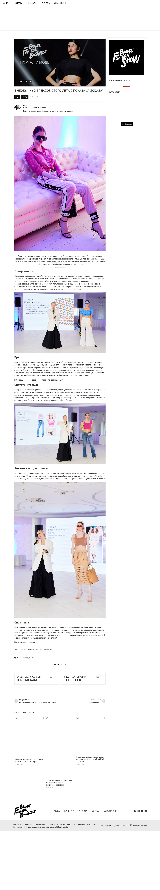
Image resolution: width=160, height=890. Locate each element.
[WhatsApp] (64, 664)
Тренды (25, 97)
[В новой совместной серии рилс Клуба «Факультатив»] (138, 102)
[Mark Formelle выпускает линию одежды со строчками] (138, 117)
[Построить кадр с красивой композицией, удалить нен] (138, 110)
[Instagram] (138, 811)
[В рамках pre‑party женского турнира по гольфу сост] (114, 117)
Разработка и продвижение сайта (114, 826)
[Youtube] (142, 811)
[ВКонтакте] (55, 664)
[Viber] (61, 664)
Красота (32, 3)
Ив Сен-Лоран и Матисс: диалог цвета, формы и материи (29, 760)
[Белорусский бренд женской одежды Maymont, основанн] (126, 102)
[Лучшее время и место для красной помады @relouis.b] (126, 117)
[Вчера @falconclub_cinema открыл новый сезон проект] (126, 110)
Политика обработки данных (60, 824)
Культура (18, 3)
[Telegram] (58, 664)
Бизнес (45, 3)
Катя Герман (57, 259)
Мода (5, 3)
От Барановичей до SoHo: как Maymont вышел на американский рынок (59, 782)
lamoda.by (55, 261)
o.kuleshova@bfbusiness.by (57, 827)
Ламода (32, 658)
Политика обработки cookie (84, 824)
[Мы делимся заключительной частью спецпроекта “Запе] (114, 110)
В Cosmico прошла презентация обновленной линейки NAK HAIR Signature (90, 759)
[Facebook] (135, 811)
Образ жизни (60, 3)
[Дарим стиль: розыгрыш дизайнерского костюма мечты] (114, 102)
